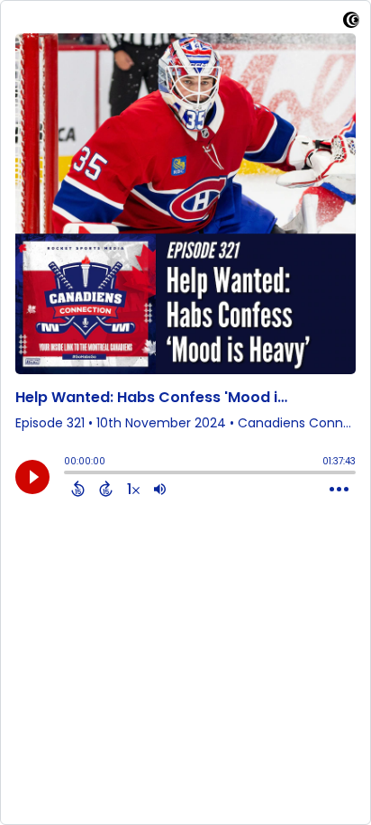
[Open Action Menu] (339, 489)
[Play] (32, 477)
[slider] (68, 474)
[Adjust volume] (160, 489)
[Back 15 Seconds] (78, 489)
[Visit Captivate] (351, 23)
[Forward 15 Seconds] (106, 489)
